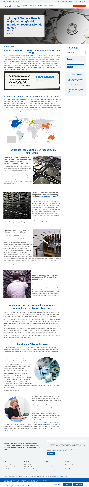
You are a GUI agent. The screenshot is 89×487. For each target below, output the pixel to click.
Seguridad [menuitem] (67, 468)
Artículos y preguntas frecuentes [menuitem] (51, 470)
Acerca (75, 1)
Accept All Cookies (78, 484)
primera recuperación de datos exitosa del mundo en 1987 (26, 61)
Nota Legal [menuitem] (45, 480)
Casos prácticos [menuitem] (48, 468)
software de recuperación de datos (48, 424)
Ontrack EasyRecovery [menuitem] (29, 464)
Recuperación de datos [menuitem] (8, 464)
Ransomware (32, 5)
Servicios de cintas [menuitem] (7, 468)
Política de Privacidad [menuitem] (22, 480)
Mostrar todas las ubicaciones (59, 476)
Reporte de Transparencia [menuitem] (8, 481)
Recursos (64, 1)
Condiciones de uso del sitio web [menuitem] (9, 480)
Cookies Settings (57, 484)
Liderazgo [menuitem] (67, 466)
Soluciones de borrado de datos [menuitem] (31, 468)
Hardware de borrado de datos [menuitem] (31, 470)
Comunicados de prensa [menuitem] (50, 466)
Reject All (68, 484)
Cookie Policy (28, 485)
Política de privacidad (62, 450)
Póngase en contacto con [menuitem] (71, 464)
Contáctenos (82, 1)
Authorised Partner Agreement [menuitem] (31, 481)
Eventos (70, 1)
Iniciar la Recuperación (79, 6)
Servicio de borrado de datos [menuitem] (9, 466)
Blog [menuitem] (45, 464)
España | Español (8, 1)
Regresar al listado (9, 46)
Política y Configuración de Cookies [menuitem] (34, 480)
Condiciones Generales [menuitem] (19, 481)
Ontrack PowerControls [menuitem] (29, 466)
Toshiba (8, 321)
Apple (51, 319)
